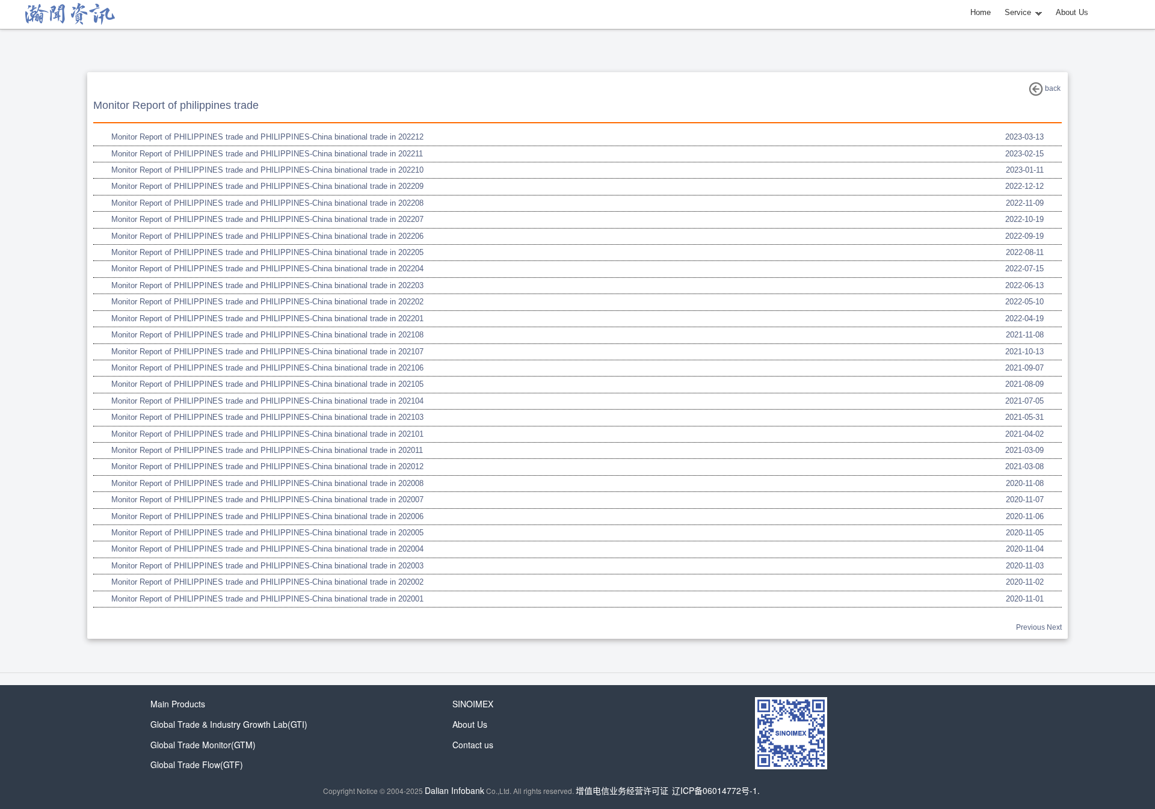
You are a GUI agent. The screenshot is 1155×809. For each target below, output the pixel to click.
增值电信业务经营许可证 (622, 790)
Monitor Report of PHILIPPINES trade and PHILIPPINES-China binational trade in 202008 (267, 483)
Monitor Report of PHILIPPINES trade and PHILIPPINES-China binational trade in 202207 (267, 219)
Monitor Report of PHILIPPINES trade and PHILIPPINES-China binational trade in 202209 (267, 186)
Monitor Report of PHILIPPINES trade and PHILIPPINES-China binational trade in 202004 (267, 548)
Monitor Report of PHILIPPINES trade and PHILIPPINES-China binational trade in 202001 (267, 598)
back (1052, 88)
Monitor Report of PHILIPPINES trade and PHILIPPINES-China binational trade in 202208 (267, 203)
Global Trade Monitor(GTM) (203, 745)
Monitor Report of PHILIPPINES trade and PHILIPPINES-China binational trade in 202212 (267, 136)
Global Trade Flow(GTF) (196, 764)
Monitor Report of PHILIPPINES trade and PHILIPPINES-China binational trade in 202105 (267, 384)
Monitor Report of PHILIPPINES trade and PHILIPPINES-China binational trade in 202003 (267, 565)
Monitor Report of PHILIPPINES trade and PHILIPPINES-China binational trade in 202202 (267, 301)
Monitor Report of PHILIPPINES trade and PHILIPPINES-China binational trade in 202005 (267, 532)
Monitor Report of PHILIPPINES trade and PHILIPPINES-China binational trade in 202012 (267, 466)
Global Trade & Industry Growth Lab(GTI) (228, 724)
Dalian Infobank (454, 790)
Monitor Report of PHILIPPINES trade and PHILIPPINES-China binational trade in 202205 (267, 252)
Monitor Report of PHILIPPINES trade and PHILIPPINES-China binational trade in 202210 (267, 169)
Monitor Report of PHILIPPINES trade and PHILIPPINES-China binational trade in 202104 (267, 400)
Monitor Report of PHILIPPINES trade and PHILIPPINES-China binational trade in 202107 (267, 351)
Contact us (472, 745)
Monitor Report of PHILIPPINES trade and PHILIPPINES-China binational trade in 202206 (267, 236)
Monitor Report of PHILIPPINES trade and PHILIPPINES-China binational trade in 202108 (267, 334)
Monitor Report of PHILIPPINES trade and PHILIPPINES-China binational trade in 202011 (267, 450)
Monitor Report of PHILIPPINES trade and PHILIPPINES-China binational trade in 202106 (267, 367)
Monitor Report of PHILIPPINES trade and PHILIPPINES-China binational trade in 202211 (267, 153)
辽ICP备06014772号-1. (716, 790)
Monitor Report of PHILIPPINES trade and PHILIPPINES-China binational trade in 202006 (267, 516)
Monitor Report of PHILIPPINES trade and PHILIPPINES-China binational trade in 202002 (267, 581)
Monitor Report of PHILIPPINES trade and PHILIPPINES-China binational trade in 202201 (267, 318)
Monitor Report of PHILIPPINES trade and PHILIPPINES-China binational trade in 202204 (267, 268)
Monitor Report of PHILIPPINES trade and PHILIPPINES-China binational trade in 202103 (267, 417)
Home (980, 12)
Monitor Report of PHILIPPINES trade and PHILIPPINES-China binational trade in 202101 (267, 433)
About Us (1072, 12)
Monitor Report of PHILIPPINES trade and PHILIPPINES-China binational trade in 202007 (267, 499)
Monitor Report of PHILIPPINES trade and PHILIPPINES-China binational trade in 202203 (267, 285)
